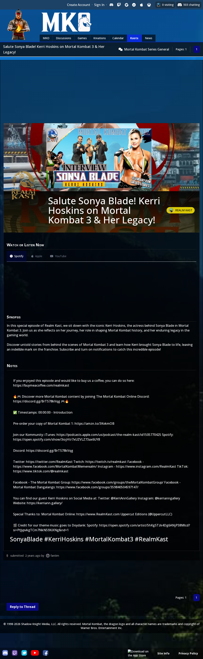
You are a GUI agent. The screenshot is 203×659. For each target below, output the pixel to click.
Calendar (118, 38)
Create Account (78, 5)
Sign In (99, 5)
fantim (55, 555)
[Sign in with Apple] (142, 5)
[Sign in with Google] (126, 5)
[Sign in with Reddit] (134, 5)
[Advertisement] (101, 93)
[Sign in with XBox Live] (149, 5)
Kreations (99, 38)
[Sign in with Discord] (111, 5)
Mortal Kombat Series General (146, 49)
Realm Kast (183, 210)
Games (82, 38)
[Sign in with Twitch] (119, 5)
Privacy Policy (188, 653)
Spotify (18, 256)
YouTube (60, 256)
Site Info (163, 653)
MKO (46, 38)
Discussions (63, 38)
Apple (38, 256)
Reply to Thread (22, 607)
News (148, 38)
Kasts (134, 38)
